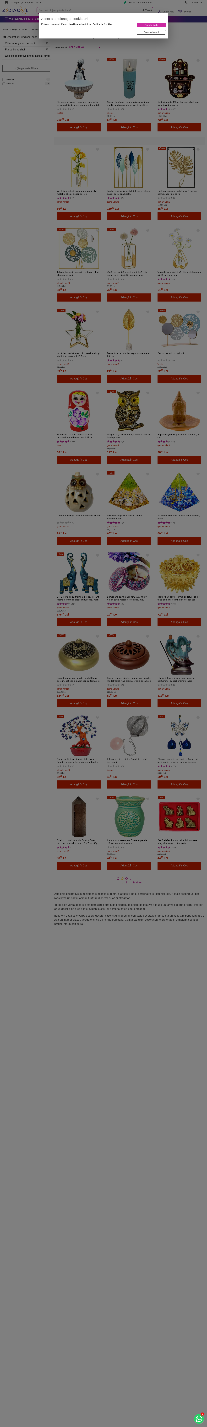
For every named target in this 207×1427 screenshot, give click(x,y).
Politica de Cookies (102, 24)
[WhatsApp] (199, 1419)
